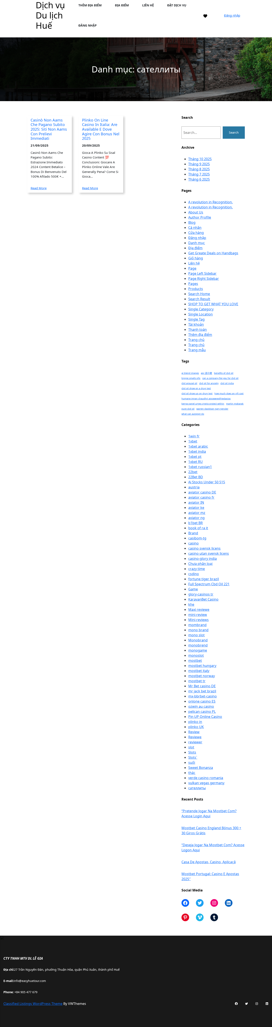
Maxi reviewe (198, 609)
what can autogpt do (192, 413)
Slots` (192, 757)
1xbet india (197, 451)
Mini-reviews (198, 619)
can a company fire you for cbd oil (220, 378)
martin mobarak (235, 403)
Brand (193, 533)
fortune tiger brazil (203, 579)
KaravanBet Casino (203, 599)
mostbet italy (198, 670)
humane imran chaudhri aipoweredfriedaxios (206, 398)
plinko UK (196, 726)
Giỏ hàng (195, 258)
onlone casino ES (201, 701)
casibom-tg (197, 538)
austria (194, 487)
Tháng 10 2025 (200, 159)
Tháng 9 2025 (199, 164)
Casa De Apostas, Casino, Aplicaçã (208, 862)
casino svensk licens (204, 548)
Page (192, 268)
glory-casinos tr (200, 594)
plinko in (195, 721)
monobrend (198, 645)
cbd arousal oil (189, 383)
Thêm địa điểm (200, 334)
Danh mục (196, 242)
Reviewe (194, 737)
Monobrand (198, 640)
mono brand (198, 630)
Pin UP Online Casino (205, 716)
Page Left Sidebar (202, 273)
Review (194, 732)
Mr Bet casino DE (202, 686)
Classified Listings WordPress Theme (32, 1003)
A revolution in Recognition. (210, 202)
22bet (192, 472)
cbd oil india (227, 383)
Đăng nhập (232, 15)
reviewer (195, 742)
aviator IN (196, 502)
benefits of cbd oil (223, 373)
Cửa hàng (196, 232)
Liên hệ (194, 263)
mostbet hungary (202, 665)
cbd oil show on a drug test (196, 388)
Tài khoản (196, 324)
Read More (39, 188)
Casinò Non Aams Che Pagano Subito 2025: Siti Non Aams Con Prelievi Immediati (49, 129)
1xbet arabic (198, 446)
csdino (193, 573)
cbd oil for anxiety (208, 383)
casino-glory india (202, 558)
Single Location (200, 314)
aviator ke (196, 507)
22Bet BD (195, 477)
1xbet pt (194, 456)
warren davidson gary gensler (212, 408)
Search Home (199, 293)
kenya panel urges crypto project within (202, 403)
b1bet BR (195, 523)
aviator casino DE (202, 492)
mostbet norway (201, 675)
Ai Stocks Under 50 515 (206, 482)
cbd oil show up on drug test (196, 393)
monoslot (196, 655)
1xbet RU (195, 461)
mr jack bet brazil (202, 691)
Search (234, 132)
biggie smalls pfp (190, 378)
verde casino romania (205, 777)
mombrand (197, 624)
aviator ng (196, 517)
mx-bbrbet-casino (202, 696)
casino (193, 543)
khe (191, 604)
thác (191, 772)
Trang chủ (196, 339)
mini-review (197, 614)
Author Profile (199, 217)
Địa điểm (195, 248)
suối (191, 762)
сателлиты (197, 788)
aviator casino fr (201, 497)
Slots (192, 752)
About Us (195, 212)
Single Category (201, 309)
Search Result (199, 299)
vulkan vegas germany (206, 783)
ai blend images (190, 373)
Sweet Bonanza (200, 767)
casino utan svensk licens (208, 553)
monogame (197, 650)
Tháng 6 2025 (199, 179)
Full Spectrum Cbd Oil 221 (209, 584)
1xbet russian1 (200, 466)
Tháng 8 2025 (199, 169)
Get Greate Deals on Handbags (213, 253)
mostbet (195, 660)
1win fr (194, 436)
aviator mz (196, 512)
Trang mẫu (197, 350)
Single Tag (196, 319)
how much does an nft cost (229, 393)
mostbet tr (196, 681)
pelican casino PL (202, 711)
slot (191, 747)
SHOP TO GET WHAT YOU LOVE (213, 304)
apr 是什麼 (206, 373)
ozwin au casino (201, 706)
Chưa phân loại (200, 563)
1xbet (192, 441)
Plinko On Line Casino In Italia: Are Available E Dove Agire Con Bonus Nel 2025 (100, 129)
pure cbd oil (187, 408)
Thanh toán (197, 329)
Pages (193, 283)
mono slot (196, 635)
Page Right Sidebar (203, 278)
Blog (192, 222)
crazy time (196, 568)
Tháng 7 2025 (199, 174)
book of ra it (198, 528)
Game (193, 589)
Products (195, 288)
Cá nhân (194, 227)
